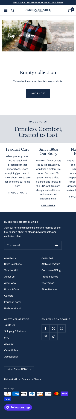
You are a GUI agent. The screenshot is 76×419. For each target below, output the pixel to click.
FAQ (6, 337)
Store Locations (13, 264)
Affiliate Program (51, 264)
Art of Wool (10, 283)
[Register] (56, 245)
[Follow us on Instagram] (61, 328)
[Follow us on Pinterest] (45, 336)
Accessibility (11, 356)
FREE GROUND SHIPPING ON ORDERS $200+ (38, 2)
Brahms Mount (12, 308)
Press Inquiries (50, 276)
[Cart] (70, 10)
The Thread (48, 283)
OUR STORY (48, 205)
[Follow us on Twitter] (53, 328)
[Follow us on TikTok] (53, 336)
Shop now (38, 93)
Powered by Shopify (31, 379)
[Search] (12, 10)
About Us (9, 276)
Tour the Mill (10, 270)
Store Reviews (49, 289)
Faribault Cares (12, 302)
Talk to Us (9, 325)
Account (8, 344)
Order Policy (11, 350)
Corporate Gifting (51, 270)
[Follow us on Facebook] (45, 328)
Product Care (17, 193)
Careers (8, 295)
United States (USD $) (17, 369)
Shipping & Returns (15, 331)
